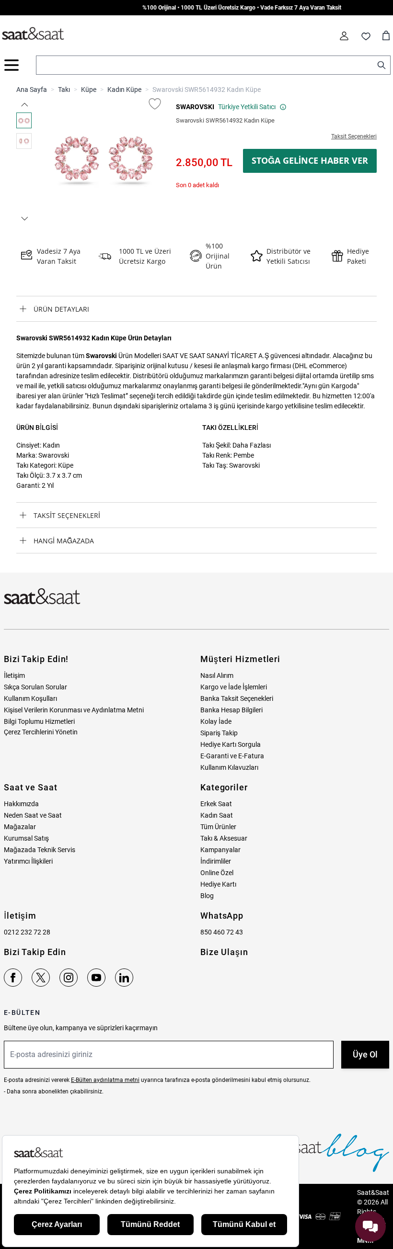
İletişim (14, 675)
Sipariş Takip (219, 733)
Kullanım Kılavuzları (229, 767)
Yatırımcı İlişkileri (28, 861)
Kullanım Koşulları (30, 698)
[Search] (381, 65)
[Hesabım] (344, 36)
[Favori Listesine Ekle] (154, 104)
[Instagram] (68, 977)
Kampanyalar (220, 850)
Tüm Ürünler (218, 827)
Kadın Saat (216, 815)
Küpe (88, 89)
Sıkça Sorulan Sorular (35, 687)
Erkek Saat (216, 804)
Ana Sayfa (31, 89)
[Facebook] (13, 977)
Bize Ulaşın (224, 952)
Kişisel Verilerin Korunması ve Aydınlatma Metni (74, 710)
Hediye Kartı (218, 884)
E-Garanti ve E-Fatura (232, 756)
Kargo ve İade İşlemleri (233, 687)
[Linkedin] (124, 977)
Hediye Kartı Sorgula (230, 744)
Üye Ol (365, 1054)
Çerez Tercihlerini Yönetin (41, 732)
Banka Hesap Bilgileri (231, 710)
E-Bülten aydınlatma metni (105, 1080)
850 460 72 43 (221, 932)
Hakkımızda (21, 804)
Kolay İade (215, 721)
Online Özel (216, 873)
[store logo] (33, 34)
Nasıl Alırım (216, 675)
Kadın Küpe (124, 89)
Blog (207, 896)
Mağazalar (20, 827)
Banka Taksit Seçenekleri (236, 698)
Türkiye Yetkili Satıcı (247, 107)
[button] (24, 105)
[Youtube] (96, 977)
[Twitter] (40, 977)
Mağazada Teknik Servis (39, 850)
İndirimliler (215, 861)
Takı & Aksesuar (223, 838)
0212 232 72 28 (27, 932)
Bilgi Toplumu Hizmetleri (39, 721)
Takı (64, 89)
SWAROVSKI (195, 107)
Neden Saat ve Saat (33, 815)
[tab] (196, 308)
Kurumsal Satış (26, 838)
